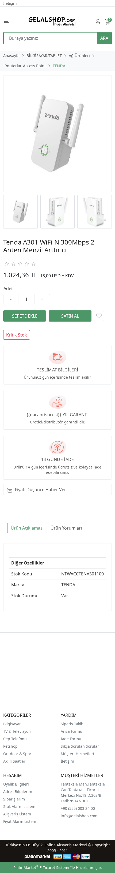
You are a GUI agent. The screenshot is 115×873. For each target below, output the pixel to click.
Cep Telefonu (15, 738)
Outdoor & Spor (17, 753)
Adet (8, 288)
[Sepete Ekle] (24, 316)
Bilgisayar (12, 723)
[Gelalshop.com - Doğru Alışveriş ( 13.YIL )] (51, 21)
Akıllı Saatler (14, 761)
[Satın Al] (70, 316)
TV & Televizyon (17, 731)
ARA (104, 38)
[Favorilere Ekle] (99, 316)
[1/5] (6, 264)
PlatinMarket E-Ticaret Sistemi (41, 867)
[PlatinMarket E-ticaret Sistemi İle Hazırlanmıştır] (38, 856)
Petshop (10, 746)
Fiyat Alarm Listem (19, 821)
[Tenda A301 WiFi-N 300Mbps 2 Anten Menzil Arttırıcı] (57, 133)
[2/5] (10, 264)
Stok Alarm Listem (19, 806)
